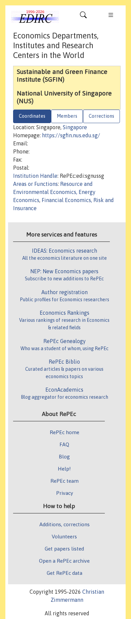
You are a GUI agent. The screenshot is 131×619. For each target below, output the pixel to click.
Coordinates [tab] (32, 116)
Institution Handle (35, 176)
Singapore (75, 127)
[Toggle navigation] (83, 16)
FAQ (64, 444)
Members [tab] (67, 116)
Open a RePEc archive (64, 561)
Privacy (64, 493)
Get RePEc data (64, 573)
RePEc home (64, 432)
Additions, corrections (64, 524)
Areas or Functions (35, 184)
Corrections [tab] (101, 116)
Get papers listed (64, 548)
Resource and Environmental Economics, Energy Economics (54, 192)
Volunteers (64, 536)
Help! (64, 469)
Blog (64, 456)
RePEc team (64, 481)
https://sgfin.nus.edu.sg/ (71, 135)
